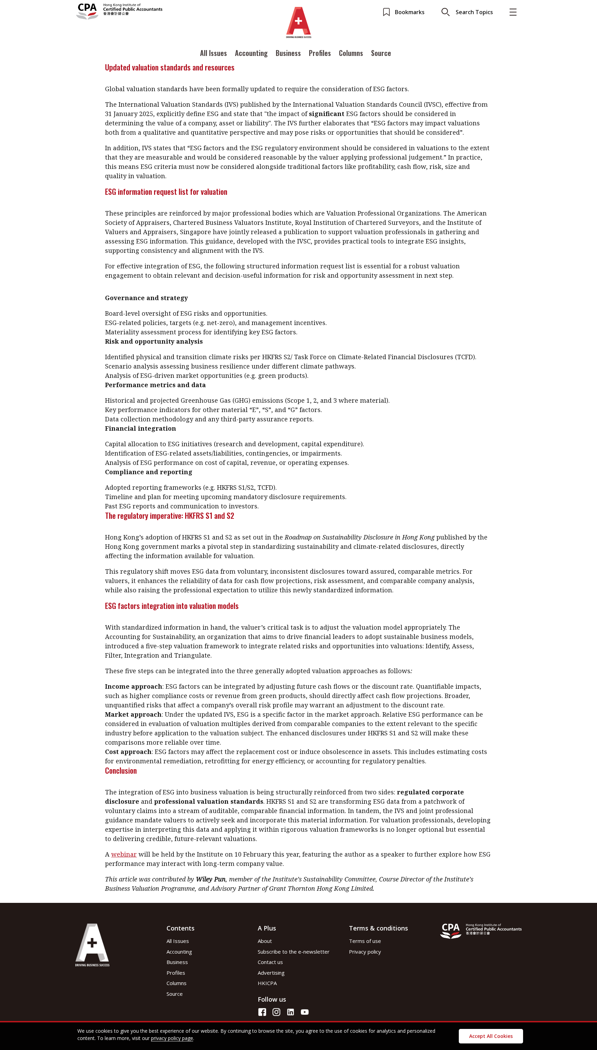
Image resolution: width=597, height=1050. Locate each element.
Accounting (251, 53)
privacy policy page (172, 1038)
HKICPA (267, 983)
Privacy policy (365, 951)
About (265, 940)
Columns (351, 53)
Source (381, 53)
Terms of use (365, 940)
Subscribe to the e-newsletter (294, 951)
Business (288, 53)
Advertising (271, 972)
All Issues (213, 53)
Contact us (270, 961)
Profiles (320, 53)
